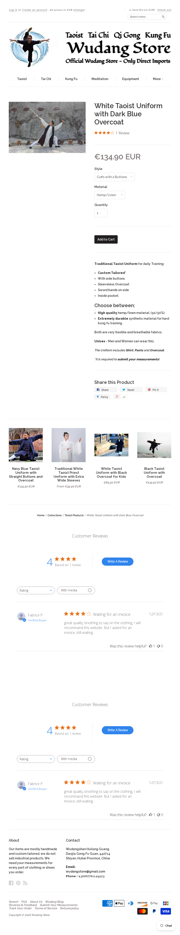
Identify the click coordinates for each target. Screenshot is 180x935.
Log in (13, 10)
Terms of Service (45, 908)
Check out (164, 10)
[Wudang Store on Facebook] (11, 883)
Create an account (34, 10)
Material (100, 187)
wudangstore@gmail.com (85, 871)
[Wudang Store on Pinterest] (18, 883)
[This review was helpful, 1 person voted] (150, 646)
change (79, 10)
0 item (142, 10)
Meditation (100, 79)
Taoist (22, 79)
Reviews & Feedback (23, 905)
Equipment (130, 79)
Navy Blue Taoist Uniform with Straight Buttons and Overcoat (26, 474)
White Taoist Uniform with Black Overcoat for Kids (111, 472)
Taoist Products (74, 515)
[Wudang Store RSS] (25, 883)
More (157, 79)
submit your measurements (138, 359)
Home (40, 515)
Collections (54, 515)
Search (13, 901)
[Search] (163, 16)
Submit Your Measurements (58, 905)
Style (98, 169)
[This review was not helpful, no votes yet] (158, 646)
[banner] (90, 47)
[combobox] (36, 590)
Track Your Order (20, 908)
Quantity (101, 205)
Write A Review (118, 561)
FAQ (24, 901)
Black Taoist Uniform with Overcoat (154, 472)
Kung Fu (71, 79)
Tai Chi (46, 79)
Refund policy (69, 908)
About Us (36, 901)
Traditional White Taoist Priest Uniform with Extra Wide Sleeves (69, 474)
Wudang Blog (54, 901)
